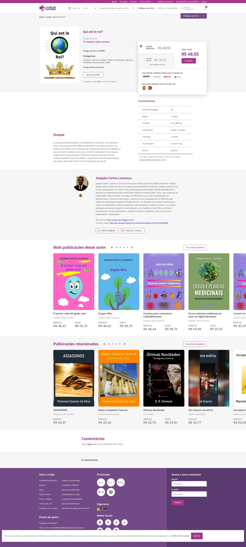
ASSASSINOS (60, 410)
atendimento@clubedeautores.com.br (152, 160)
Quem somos (45, 494)
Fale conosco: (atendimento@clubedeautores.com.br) (61, 527)
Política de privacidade (71, 480)
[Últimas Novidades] (163, 378)
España (133, 1)
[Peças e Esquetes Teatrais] (118, 378)
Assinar (178, 502)
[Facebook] (108, 522)
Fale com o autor (133, 230)
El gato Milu (105, 313)
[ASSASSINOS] (73, 378)
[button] (111, 247)
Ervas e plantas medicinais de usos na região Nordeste (205, 315)
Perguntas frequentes (48, 523)
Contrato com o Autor (48, 508)
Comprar (189, 61)
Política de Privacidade (180, 536)
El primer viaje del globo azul (69, 313)
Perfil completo (108, 230)
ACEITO (197, 536)
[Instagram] (116, 522)
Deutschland (145, 1)
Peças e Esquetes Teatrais (113, 410)
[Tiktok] (124, 522)
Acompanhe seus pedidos (187, 1)
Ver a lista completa (195, 247)
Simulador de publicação (75, 508)
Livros (48, 17)
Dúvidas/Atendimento (48, 480)
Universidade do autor (71, 494)
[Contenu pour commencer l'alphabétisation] (163, 281)
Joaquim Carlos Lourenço (98, 41)
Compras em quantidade (167, 8)
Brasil (114, 1)
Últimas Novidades (154, 410)
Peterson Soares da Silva (63, 414)
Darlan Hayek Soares (197, 414)
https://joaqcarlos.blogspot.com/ (120, 220)
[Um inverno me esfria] (208, 378)
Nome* (175, 479)
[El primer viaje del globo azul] (73, 281)
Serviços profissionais (71, 490)
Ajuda (204, 1)
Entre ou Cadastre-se (188, 8)
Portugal (123, 1)
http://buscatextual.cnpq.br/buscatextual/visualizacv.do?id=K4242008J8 (139, 223)
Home (41, 17)
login (90, 444)
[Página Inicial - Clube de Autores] (47, 8)
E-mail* (175, 490)
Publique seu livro (165, 1)
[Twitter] (100, 522)
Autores (42, 485)
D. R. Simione (148, 414)
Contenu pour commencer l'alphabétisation (157, 315)
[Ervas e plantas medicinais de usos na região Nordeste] (208, 281)
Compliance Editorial (70, 485)
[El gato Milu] (118, 281)
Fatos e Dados (45, 499)
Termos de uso (45, 503)
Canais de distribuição (71, 503)
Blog (41, 490)
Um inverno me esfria (200, 410)
